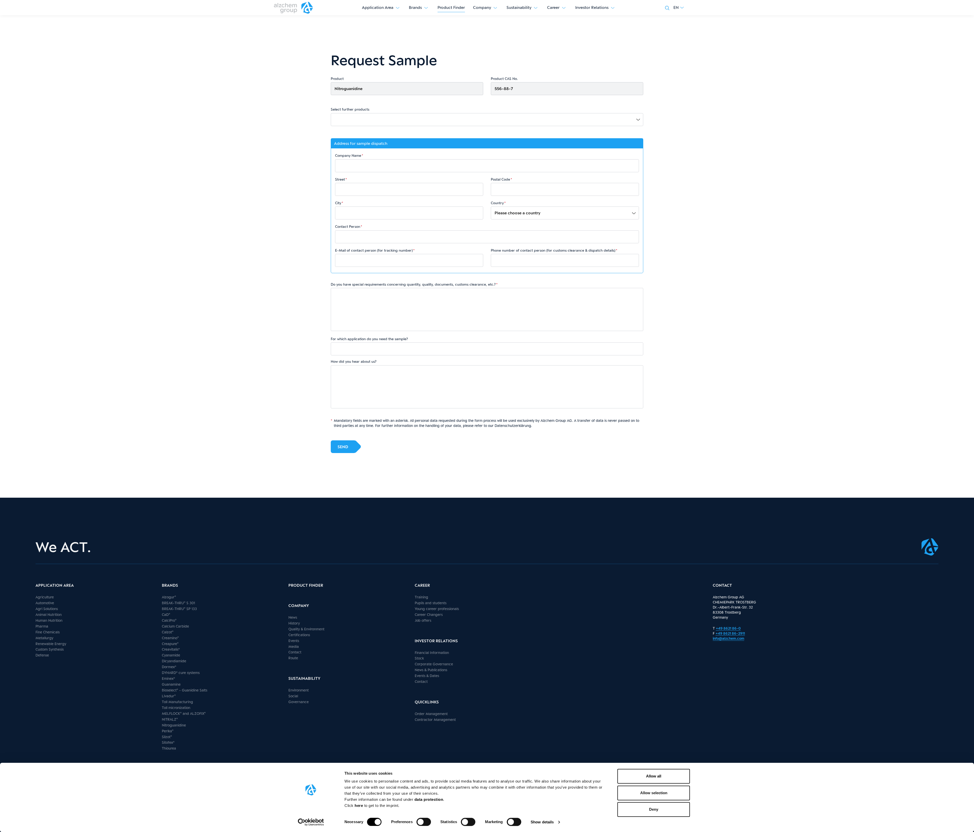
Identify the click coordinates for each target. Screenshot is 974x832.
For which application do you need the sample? (369, 339)
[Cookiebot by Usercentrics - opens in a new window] (311, 822)
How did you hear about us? (353, 361)
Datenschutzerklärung (513, 425)
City (338, 203)
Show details (542, 822)
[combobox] (489, 119)
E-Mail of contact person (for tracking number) (374, 250)
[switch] (423, 822)
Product (337, 79)
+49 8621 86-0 (728, 628)
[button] (678, 8)
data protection (428, 799)
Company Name (348, 155)
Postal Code (500, 179)
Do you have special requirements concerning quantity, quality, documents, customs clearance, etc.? (413, 284)
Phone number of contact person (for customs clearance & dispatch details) (553, 250)
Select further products (350, 109)
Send (343, 446)
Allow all (653, 776)
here (359, 805)
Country (497, 203)
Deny (653, 809)
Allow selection (653, 793)
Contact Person (347, 226)
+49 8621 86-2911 (730, 633)
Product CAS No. (504, 79)
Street (340, 179)
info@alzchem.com (728, 638)
